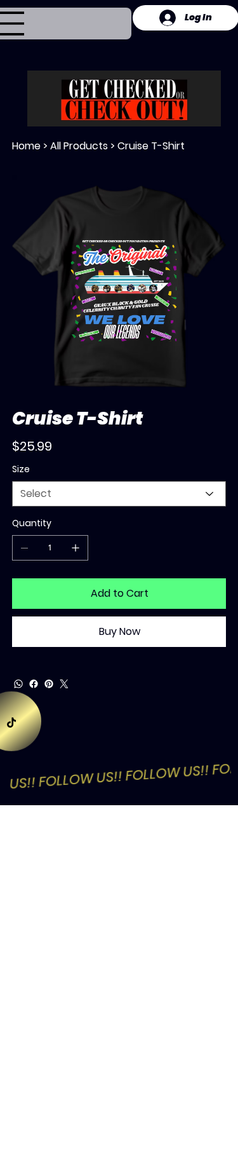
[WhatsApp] (18, 683)
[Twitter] (64, 683)
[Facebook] (33, 683)
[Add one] (75, 548)
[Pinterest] (49, 683)
